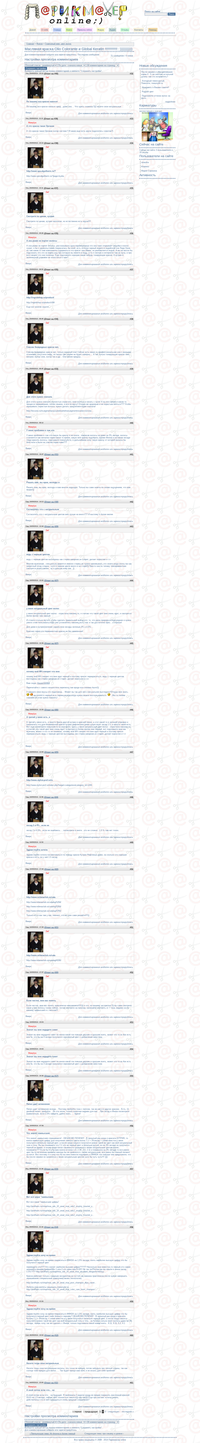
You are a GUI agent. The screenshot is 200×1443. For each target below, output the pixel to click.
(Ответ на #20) (51, 972)
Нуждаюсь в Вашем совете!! (155, 87)
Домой (33, 30)
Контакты (138, 30)
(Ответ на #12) (51, 1335)
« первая (77, 1411)
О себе (44, 30)
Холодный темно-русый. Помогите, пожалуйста (153, 82)
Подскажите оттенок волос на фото (155, 97)
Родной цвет (148, 91)
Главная (30, 44)
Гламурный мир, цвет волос (58, 44)
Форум (101, 30)
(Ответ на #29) (51, 526)
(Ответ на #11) (51, 1383)
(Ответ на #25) (51, 752)
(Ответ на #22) (51, 869)
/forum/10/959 (43, 683)
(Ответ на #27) (51, 580)
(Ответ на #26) (51, 710)
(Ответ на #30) (51, 502)
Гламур (57, 30)
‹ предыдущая (90, 1411)
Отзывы (125, 30)
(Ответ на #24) (51, 797)
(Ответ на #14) (51, 1227)
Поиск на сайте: (152, 11)
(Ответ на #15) (51, 1169)
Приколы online (85, 30)
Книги (69, 30)
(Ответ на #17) (51, 1076)
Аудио (112, 30)
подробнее (170, 102)
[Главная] (76, 24)
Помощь (153, 30)
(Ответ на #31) (51, 454)
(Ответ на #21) (51, 927)
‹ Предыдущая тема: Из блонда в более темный (52, 1433)
